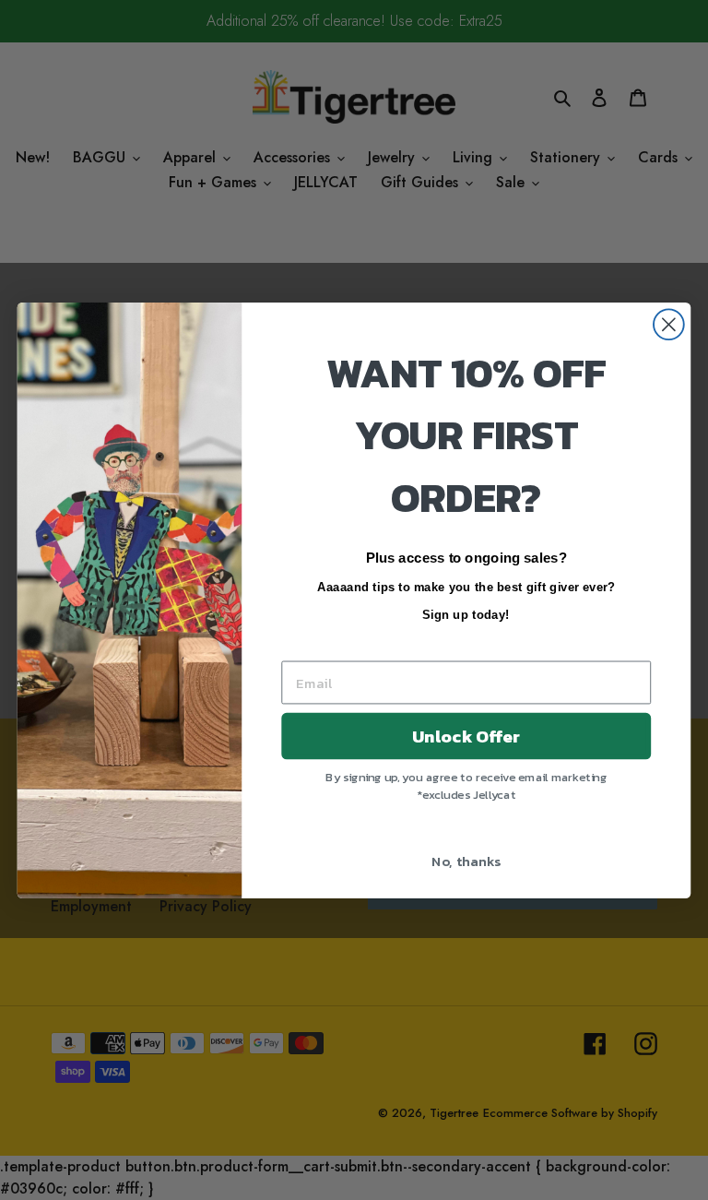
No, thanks (466, 860)
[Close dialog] (669, 324)
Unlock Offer (466, 735)
